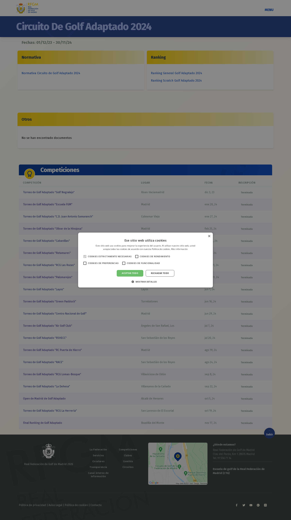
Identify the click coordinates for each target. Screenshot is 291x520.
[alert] (145, 260)
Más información (179, 249)
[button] (145, 281)
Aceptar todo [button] (130, 273)
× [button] (209, 236)
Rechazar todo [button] (160, 273)
